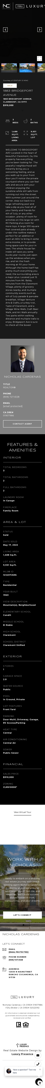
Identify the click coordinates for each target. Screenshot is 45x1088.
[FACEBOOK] (9, 1036)
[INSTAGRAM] (15, 1036)
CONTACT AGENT (22, 424)
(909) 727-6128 (11, 397)
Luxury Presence (22, 1054)
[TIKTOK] (29, 1036)
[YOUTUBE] (22, 1036)
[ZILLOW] (36, 1036)
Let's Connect (23, 915)
